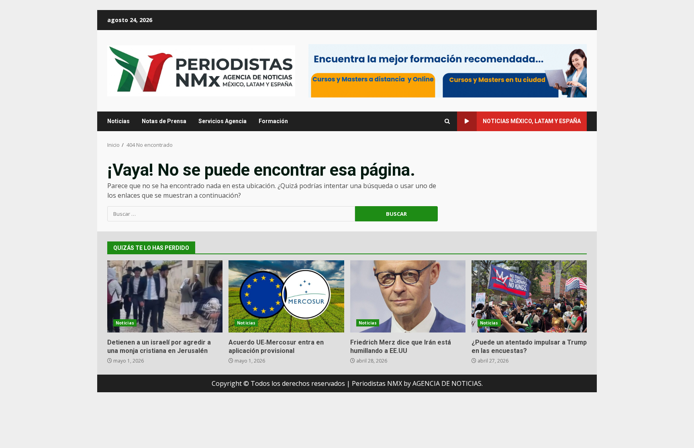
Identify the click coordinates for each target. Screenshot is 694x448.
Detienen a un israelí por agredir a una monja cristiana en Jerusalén (164, 296)
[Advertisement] (447, 70)
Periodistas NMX (377, 383)
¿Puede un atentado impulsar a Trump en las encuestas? (529, 296)
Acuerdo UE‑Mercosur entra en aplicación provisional (286, 296)
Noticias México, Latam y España (532, 121)
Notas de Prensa (164, 121)
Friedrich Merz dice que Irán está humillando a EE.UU (407, 296)
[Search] (447, 121)
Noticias (118, 121)
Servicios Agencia (222, 121)
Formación (273, 121)
